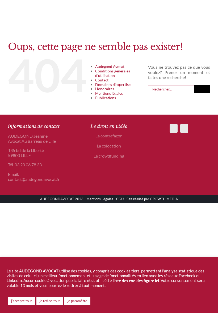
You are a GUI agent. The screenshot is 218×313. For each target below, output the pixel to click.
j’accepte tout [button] (21, 301)
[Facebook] (174, 128)
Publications (105, 97)
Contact (101, 80)
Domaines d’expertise (113, 84)
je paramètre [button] (77, 301)
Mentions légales (109, 93)
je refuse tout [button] (50, 301)
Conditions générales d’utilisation (112, 73)
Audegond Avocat (109, 66)
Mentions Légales (99, 199)
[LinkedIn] (184, 128)
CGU (120, 199)
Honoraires (104, 88)
